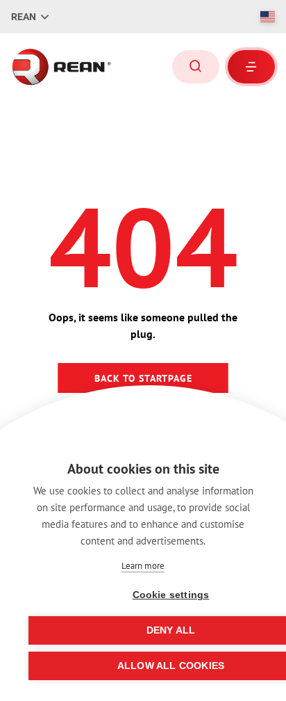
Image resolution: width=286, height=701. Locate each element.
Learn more (143, 566)
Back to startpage (143, 378)
